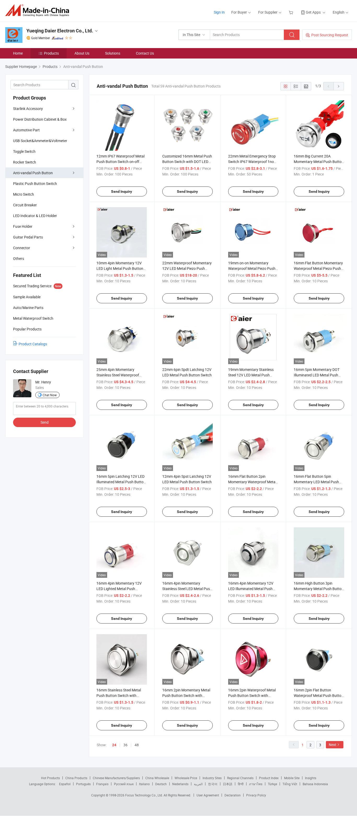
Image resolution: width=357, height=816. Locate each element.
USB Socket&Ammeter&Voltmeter (40, 140)
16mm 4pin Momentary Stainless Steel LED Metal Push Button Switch (187, 589)
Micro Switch (23, 194)
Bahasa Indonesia (315, 784)
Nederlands (180, 784)
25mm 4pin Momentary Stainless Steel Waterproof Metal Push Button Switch (117, 375)
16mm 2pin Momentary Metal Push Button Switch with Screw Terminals (186, 695)
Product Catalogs (33, 343)
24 (114, 745)
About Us (81, 53)
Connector (21, 247)
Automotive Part (26, 129)
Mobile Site (292, 778)
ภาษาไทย (255, 784)
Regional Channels (240, 778)
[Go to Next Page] (339, 86)
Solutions (112, 53)
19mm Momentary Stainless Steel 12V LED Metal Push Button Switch (251, 375)
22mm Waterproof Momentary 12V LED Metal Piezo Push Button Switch (187, 268)
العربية (198, 784)
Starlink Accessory (28, 108)
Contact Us (145, 53)
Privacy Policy (256, 795)
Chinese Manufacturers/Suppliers (116, 778)
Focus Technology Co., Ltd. (144, 795)
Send (45, 422)
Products (51, 53)
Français (102, 784)
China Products (76, 778)
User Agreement (208, 795)
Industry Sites (212, 778)
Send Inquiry (121, 191)
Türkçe (272, 784)
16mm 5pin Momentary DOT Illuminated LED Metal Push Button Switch (316, 375)
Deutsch (161, 784)
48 (137, 744)
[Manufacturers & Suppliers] (38, 10)
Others (18, 258)
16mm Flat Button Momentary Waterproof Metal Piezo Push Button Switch (318, 268)
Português (83, 784)
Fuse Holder (22, 226)
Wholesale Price (186, 778)
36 (125, 744)
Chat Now (50, 395)
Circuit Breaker (25, 204)
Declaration (232, 795)
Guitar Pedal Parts (28, 237)
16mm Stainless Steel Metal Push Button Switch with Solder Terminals (118, 695)
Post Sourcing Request (329, 34)
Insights (310, 778)
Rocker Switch (24, 162)
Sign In (219, 12)
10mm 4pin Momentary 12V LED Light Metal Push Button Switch (119, 268)
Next (332, 744)
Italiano (144, 784)
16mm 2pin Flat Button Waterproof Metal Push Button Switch (318, 695)
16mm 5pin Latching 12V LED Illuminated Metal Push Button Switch (121, 482)
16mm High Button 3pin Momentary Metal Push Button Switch (319, 589)
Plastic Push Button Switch (35, 183)
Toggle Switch (24, 151)
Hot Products (50, 778)
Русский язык (124, 784)
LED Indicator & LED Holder (35, 215)
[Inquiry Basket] (291, 12)
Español (65, 784)
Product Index (269, 778)
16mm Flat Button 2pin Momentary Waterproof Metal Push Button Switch (252, 482)
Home (18, 53)
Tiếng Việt (290, 784)
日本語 (227, 784)
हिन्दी (241, 784)
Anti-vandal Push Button (33, 172)
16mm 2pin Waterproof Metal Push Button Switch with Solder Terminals (252, 695)
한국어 (212, 784)
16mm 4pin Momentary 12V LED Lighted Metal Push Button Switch (119, 589)
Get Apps (313, 12)
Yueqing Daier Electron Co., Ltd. (59, 30)
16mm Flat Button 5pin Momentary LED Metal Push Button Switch (316, 482)
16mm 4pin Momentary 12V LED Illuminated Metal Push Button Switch (250, 589)
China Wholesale (157, 778)
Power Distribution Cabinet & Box (40, 119)
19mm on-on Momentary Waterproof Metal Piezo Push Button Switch (251, 268)
